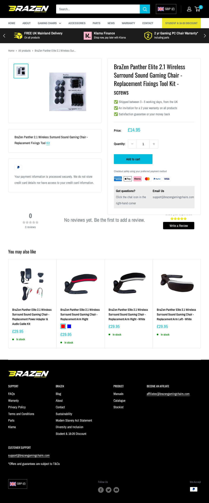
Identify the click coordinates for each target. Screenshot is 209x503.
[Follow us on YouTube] (116, 490)
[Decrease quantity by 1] (132, 144)
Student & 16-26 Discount (181, 23)
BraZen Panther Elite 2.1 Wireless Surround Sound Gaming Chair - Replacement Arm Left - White (176, 314)
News (111, 23)
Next (205, 36)
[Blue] (69, 326)
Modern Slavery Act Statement (74, 420)
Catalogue (119, 400)
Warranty (128, 23)
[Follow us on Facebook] (101, 490)
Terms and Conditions (21, 413)
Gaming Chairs (47, 23)
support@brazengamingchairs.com (173, 197)
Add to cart (133, 159)
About (26, 23)
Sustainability (64, 413)
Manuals (118, 393)
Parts (96, 23)
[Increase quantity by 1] (154, 144)
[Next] (201, 303)
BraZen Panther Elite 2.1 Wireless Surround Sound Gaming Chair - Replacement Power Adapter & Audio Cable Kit (32, 316)
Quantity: (119, 143)
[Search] (145, 9)
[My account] (189, 9)
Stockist (118, 407)
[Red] (63, 326)
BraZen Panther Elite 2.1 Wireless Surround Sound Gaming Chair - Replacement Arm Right (80, 314)
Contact (147, 23)
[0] (197, 9)
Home (11, 23)
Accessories (77, 23)
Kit (48, 143)
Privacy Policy (17, 407)
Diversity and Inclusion (69, 427)
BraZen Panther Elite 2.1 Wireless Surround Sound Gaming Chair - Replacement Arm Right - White (128, 314)
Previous (4, 36)
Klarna (12, 427)
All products (24, 50)
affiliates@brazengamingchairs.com (168, 393)
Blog (58, 393)
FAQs (11, 393)
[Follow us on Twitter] (108, 490)
